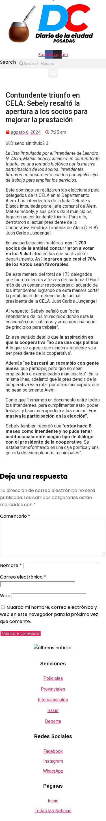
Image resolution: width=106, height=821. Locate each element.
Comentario (15, 516)
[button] (53, 73)
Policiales (53, 678)
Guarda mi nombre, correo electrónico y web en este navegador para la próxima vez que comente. (49, 614)
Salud (53, 710)
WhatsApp (53, 771)
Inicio (53, 800)
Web (5, 595)
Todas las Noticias (53, 810)
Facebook (53, 751)
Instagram (53, 761)
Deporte (53, 721)
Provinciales (53, 689)
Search (8, 62)
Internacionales (53, 699)
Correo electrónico (23, 577)
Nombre (11, 565)
